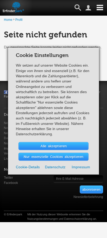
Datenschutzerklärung (78, 218)
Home (8, 20)
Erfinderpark (14, 214)
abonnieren (91, 189)
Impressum (81, 167)
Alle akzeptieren (54, 145)
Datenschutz (55, 167)
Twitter (8, 177)
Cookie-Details (28, 167)
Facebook (11, 183)
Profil (19, 20)
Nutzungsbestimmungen (42, 218)
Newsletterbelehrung (88, 197)
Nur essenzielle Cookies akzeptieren (53, 156)
